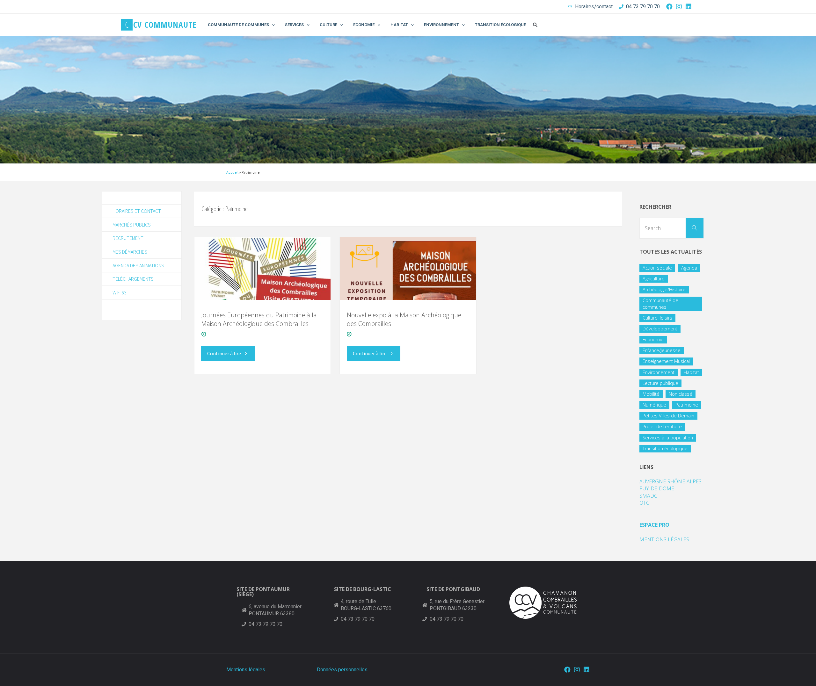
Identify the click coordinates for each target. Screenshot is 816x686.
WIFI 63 (120, 292)
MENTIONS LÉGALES (664, 539)
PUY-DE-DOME (656, 488)
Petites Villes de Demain (668, 416)
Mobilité (651, 394)
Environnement (658, 372)
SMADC (648, 495)
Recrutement (128, 238)
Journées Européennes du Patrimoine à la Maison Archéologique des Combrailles (259, 319)
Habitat (691, 372)
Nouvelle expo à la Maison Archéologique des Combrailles (404, 319)
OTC (644, 502)
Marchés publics (132, 224)
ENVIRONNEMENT (441, 24)
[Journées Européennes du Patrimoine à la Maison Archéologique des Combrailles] (262, 268)
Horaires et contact (137, 211)
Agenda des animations (138, 265)
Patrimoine (686, 405)
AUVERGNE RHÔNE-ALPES (670, 481)
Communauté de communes (660, 303)
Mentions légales (245, 670)
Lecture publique (660, 383)
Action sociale (657, 268)
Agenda (689, 268)
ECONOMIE (364, 24)
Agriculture (654, 279)
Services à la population (668, 438)
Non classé (680, 394)
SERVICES (294, 24)
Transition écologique (665, 448)
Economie (653, 339)
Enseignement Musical (666, 361)
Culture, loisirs (657, 318)
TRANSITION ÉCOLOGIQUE (500, 24)
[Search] (694, 228)
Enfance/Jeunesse (662, 350)
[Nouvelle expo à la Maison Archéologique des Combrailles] (408, 268)
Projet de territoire (662, 426)
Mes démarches (130, 252)
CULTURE (328, 24)
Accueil (232, 172)
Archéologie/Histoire (664, 289)
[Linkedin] (688, 7)
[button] (535, 25)
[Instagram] (679, 7)
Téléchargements (133, 279)
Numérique (654, 405)
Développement (660, 329)
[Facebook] (669, 7)
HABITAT (399, 24)
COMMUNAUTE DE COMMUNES (238, 24)
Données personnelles (342, 670)
